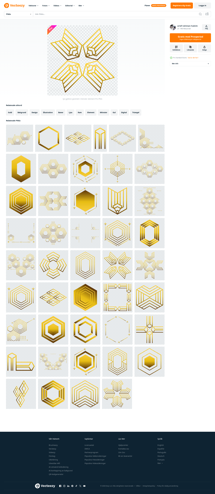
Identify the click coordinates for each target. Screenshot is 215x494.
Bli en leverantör (125, 456)
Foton (44, 5)
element (90, 112)
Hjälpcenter (123, 445)
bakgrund (22, 112)
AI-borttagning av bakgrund (61, 470)
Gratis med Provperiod (190, 37)
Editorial (69, 5)
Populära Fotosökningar (95, 459)
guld (10, 112)
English (161, 445)
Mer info (175, 64)
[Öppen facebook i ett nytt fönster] (60, 486)
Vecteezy (52, 449)
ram (80, 112)
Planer (147, 5)
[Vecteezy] (14, 5)
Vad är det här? (193, 58)
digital (124, 112)
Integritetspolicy (149, 486)
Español (161, 449)
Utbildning (53, 459)
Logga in (202, 5)
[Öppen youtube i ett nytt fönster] (84, 486)
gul (114, 112)
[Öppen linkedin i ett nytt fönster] (68, 486)
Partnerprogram (91, 452)
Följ (206, 28)
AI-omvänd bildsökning (58, 467)
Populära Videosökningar (95, 463)
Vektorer (32, 5)
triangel (135, 112)
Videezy (52, 452)
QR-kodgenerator (56, 474)
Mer (80, 5)
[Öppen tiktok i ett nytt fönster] (76, 486)
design (35, 112)
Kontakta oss (123, 449)
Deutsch (161, 456)
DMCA (87, 449)
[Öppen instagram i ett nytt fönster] (64, 486)
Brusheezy (53, 445)
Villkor (138, 486)
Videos (56, 5)
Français (161, 459)
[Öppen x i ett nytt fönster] (80, 486)
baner (60, 112)
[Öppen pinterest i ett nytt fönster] (72, 486)
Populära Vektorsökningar (95, 456)
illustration (48, 112)
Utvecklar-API (54, 463)
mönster (103, 112)
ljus (70, 112)
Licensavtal (89, 445)
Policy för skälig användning (167, 486)
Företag (52, 456)
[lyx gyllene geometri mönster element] (19, 138)
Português (162, 452)
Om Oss (121, 452)
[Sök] (200, 14)
